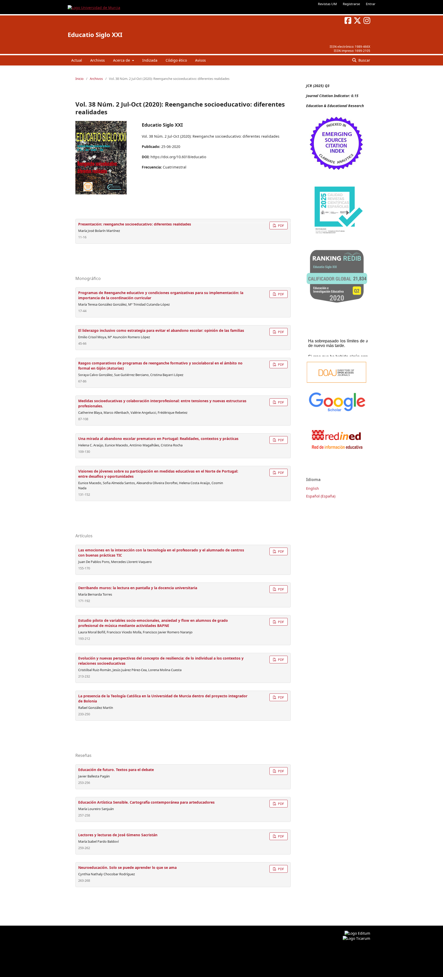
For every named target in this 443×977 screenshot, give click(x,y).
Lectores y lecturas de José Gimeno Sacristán (117, 834)
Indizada (149, 60)
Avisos (200, 60)
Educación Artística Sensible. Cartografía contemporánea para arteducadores (146, 802)
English (312, 488)
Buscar (363, 60)
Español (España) (320, 496)
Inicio (79, 78)
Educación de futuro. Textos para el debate (116, 769)
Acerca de (122, 60)
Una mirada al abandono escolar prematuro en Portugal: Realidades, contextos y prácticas (158, 438)
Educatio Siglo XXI (95, 34)
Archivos (97, 60)
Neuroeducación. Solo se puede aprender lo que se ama (127, 867)
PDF (280, 225)
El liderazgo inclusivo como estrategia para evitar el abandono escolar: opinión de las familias (161, 330)
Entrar (370, 4)
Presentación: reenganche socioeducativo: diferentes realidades (134, 224)
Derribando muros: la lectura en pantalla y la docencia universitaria (137, 587)
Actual (76, 60)
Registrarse (351, 4)
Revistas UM (327, 4)
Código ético (176, 60)
